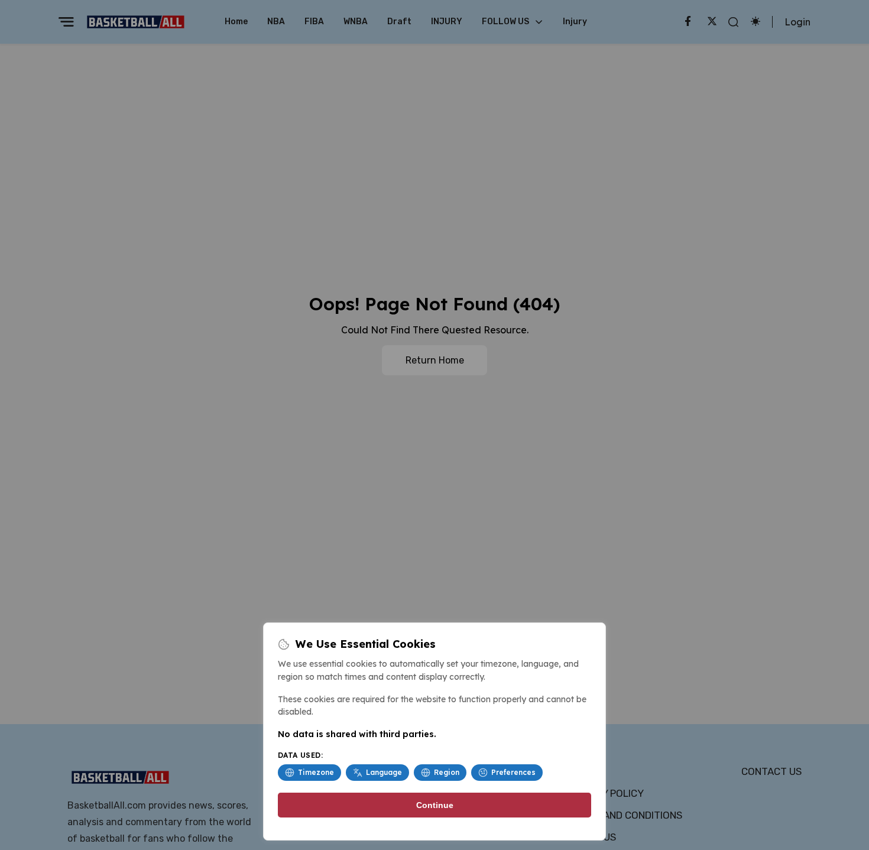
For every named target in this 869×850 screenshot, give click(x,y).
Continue (434, 805)
